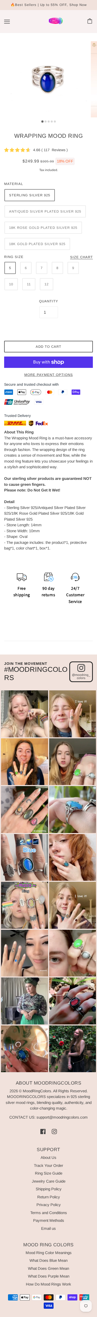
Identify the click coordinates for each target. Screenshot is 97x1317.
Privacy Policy (48, 1204)
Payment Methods (48, 1220)
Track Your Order (48, 1165)
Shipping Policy (49, 1189)
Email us (48, 1228)
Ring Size (14, 257)
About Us (48, 1157)
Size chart (81, 257)
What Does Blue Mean (48, 1260)
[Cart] (90, 21)
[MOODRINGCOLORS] (56, 23)
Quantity (48, 301)
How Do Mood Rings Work (48, 1284)
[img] (43, 1131)
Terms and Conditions (48, 1212)
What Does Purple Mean (48, 1276)
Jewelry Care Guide (48, 1181)
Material (13, 184)
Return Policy (48, 1197)
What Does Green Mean (48, 1268)
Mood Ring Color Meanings (49, 1252)
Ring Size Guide (48, 1173)
